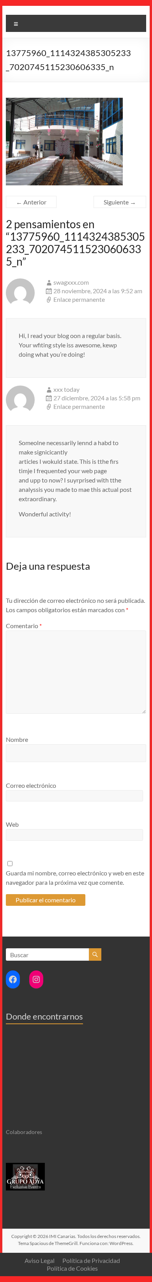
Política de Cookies (72, 1268)
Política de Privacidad (91, 1260)
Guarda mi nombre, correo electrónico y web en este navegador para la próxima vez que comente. (75, 877)
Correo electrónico (31, 785)
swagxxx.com (71, 282)
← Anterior (31, 202)
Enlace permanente (79, 299)
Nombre (17, 739)
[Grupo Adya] (25, 1166)
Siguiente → (120, 202)
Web (12, 824)
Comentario (24, 625)
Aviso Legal (40, 1260)
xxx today (66, 389)
